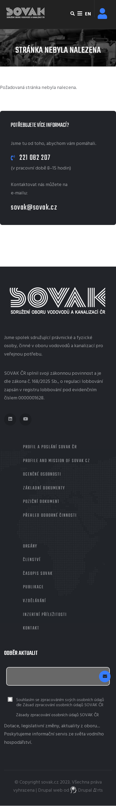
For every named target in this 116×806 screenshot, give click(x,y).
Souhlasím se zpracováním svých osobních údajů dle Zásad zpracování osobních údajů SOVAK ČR (60, 703)
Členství (32, 559)
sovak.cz (50, 782)
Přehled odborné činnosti (50, 515)
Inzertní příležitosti (45, 614)
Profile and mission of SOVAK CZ (56, 461)
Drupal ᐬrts (90, 790)
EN (88, 14)
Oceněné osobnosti (42, 474)
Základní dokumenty (44, 488)
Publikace (33, 587)
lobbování (92, 382)
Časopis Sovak (38, 573)
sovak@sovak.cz (34, 207)
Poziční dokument (41, 501)
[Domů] (25, 13)
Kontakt (31, 628)
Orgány (30, 546)
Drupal (45, 790)
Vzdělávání (34, 601)
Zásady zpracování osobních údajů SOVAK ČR (57, 715)
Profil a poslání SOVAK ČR (50, 447)
